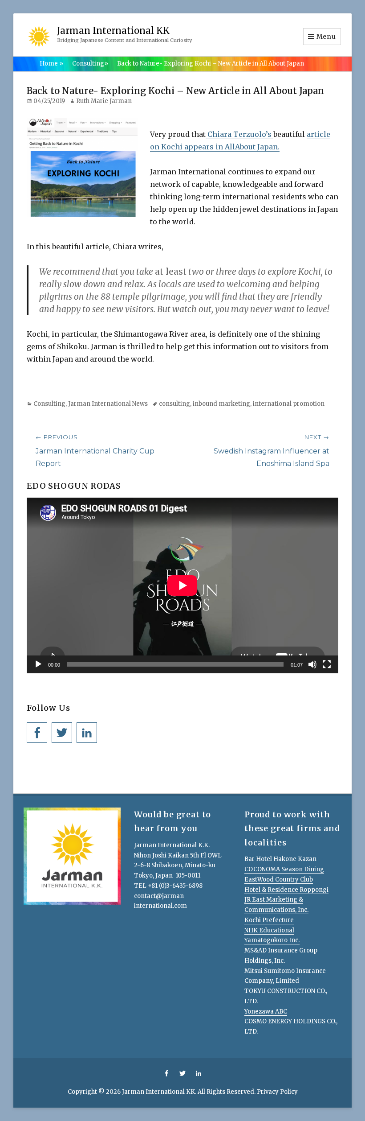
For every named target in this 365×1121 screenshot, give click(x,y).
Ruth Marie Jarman (104, 101)
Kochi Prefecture (269, 920)
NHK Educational (269, 930)
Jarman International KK (113, 30)
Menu (326, 37)
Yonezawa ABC (265, 1011)
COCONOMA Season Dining (284, 869)
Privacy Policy (277, 1092)
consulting (174, 404)
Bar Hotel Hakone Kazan (280, 859)
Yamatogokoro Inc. (272, 940)
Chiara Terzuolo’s (239, 134)
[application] (182, 585)
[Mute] (312, 664)
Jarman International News (108, 404)
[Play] (38, 664)
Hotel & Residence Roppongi (286, 890)
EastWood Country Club (278, 879)
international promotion (288, 404)
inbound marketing (221, 404)
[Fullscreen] (326, 664)
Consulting (90, 63)
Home (51, 63)
